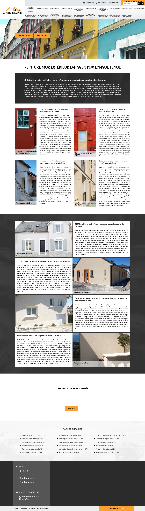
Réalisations (42, 36)
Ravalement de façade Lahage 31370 (71, 442)
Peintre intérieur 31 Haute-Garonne (43, 16)
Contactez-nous (24, 36)
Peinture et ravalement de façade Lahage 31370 (111, 435)
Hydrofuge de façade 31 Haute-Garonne (30, 16)
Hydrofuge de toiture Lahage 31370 (107, 452)
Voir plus (71, 409)
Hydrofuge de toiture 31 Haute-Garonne (139, 9)
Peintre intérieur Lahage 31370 (106, 442)
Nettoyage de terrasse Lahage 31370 (71, 439)
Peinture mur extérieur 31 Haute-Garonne (103, 9)
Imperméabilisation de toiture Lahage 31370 (73, 449)
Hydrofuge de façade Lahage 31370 (33, 435)
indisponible (90, 2)
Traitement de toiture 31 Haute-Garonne (42, 9)
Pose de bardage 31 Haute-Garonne (55, 9)
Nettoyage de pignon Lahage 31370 (107, 439)
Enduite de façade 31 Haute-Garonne (127, 16)
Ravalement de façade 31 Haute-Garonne (55, 16)
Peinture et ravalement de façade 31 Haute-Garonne (30, 9)
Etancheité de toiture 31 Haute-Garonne (127, 9)
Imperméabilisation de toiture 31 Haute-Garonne (79, 9)
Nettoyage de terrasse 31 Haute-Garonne (90, 16)
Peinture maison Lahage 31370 (32, 449)
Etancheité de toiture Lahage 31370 (70, 452)
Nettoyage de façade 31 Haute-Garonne (67, 16)
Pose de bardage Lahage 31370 (106, 446)
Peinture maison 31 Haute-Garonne (67, 9)
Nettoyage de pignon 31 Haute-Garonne (79, 16)
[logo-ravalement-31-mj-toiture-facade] (12, 7)
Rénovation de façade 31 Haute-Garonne (114, 16)
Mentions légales (42, 508)
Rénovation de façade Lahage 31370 (70, 435)
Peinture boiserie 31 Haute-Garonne (91, 9)
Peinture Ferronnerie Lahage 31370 (33, 452)
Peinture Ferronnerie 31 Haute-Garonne (115, 9)
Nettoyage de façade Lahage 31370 (33, 442)
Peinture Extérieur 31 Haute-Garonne (103, 16)
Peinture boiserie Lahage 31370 (106, 449)
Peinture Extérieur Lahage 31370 (32, 439)
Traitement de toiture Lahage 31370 (70, 446)
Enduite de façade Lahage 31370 (32, 446)
